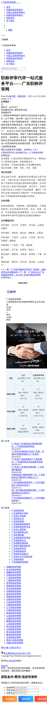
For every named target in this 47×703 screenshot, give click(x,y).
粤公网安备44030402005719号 (17, 653)
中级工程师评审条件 (15, 12)
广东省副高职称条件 (20, 524)
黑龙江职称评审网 (14, 640)
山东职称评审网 (13, 616)
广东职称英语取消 (19, 554)
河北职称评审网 (13, 588)
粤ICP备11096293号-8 (11, 648)
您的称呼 (10, 687)
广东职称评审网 (8, 2)
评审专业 (10, 693)
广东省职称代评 (18, 548)
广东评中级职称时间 (20, 546)
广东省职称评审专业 (20, 527)
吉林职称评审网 (13, 599)
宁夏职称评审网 (13, 610)
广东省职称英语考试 (20, 538)
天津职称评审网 (13, 637)
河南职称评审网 (13, 591)
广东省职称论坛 (18, 540)
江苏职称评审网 (13, 602)
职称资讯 (10, 18)
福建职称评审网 (13, 572)
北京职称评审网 (13, 569)
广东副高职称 (17, 510)
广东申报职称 (17, 535)
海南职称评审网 (13, 586)
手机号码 (10, 690)
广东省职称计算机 (19, 513)
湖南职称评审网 (13, 597)
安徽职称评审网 (13, 567)
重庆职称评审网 (13, 635)
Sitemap (4, 665)
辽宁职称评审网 (13, 607)
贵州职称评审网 (13, 583)
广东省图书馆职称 (19, 543)
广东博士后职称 (18, 516)
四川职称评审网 (13, 626)
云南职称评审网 (13, 629)
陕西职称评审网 (13, 621)
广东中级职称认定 (19, 532)
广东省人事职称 (18, 529)
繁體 (10, 30)
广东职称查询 (17, 521)
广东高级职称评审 (19, 562)
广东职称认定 (17, 519)
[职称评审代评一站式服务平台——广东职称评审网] (22, 153)
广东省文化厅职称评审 (21, 557)
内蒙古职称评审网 (14, 643)
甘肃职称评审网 (13, 575)
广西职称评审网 (13, 580)
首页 (8, 7)
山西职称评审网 (13, 618)
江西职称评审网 (13, 605)
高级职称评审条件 (14, 15)
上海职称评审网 (13, 624)
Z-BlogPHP (12, 661)
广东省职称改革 (18, 551)
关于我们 (10, 21)
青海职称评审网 (13, 613)
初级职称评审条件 (14, 10)
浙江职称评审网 (13, 632)
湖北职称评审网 (13, 594)
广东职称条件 (17, 559)
